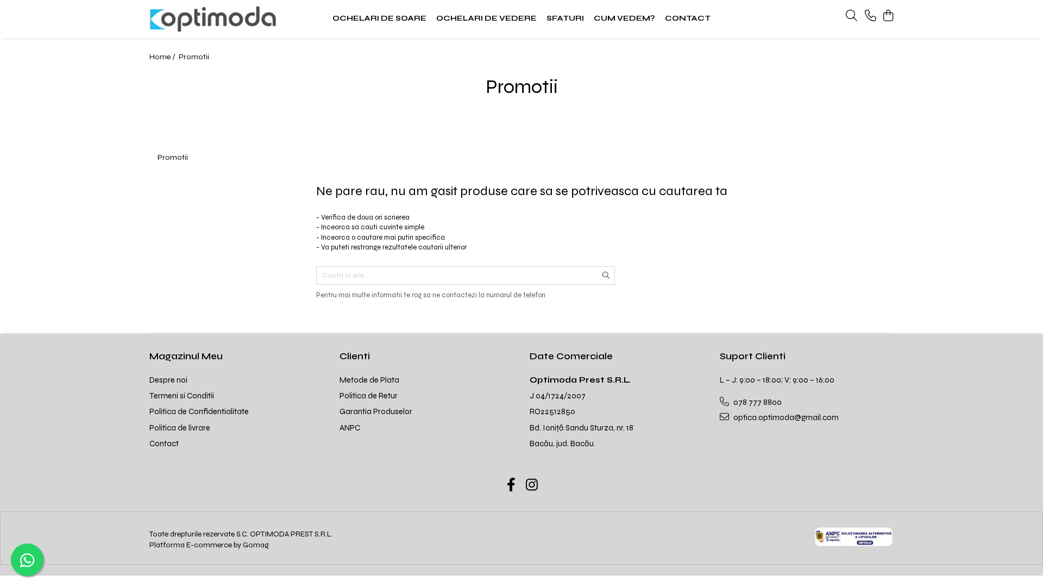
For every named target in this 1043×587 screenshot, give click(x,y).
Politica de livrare (179, 428)
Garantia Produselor (376, 411)
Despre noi (168, 380)
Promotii (194, 56)
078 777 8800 (757, 402)
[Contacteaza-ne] (870, 16)
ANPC (350, 428)
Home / (163, 56)
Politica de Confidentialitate (199, 411)
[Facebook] (511, 486)
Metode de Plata (369, 380)
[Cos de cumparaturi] (888, 16)
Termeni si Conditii (181, 396)
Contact (164, 443)
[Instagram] (532, 486)
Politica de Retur (369, 396)
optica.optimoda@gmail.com (785, 417)
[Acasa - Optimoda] (217, 19)
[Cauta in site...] (851, 16)
